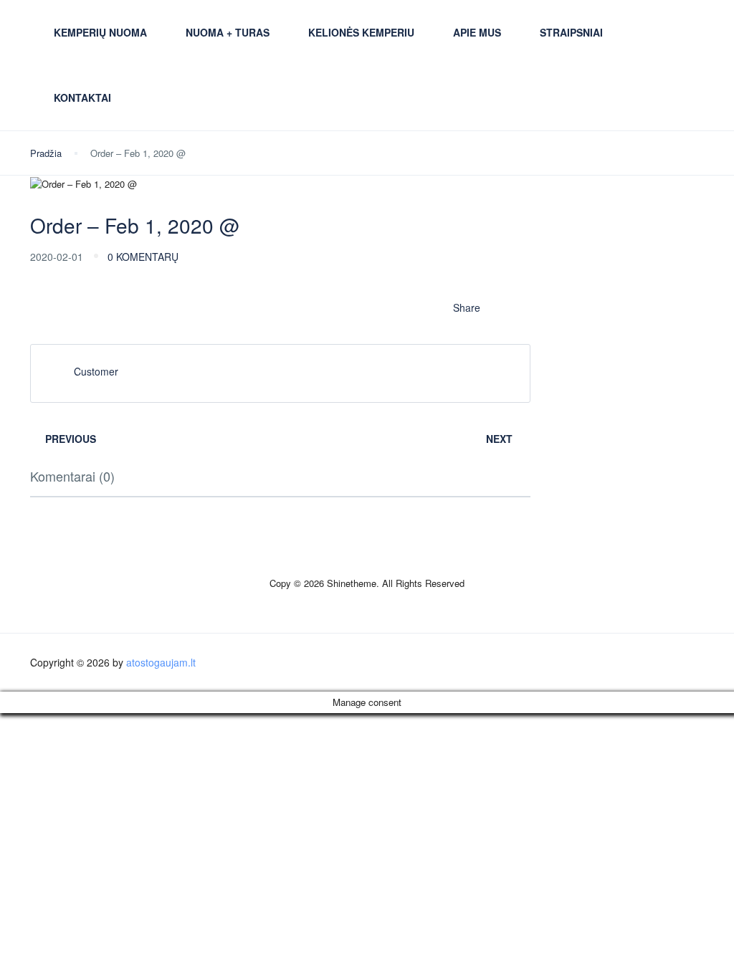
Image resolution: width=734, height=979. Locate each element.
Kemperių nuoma (100, 32)
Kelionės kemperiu (361, 32)
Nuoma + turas (228, 32)
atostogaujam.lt (161, 662)
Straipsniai (571, 32)
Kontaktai (82, 97)
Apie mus (477, 32)
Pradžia (46, 153)
